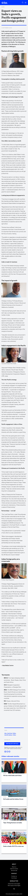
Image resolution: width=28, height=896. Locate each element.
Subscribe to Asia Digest (14, 883)
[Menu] (26, 3)
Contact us (14, 876)
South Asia (9, 733)
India (5, 733)
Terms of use (14, 870)
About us (14, 867)
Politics (14, 733)
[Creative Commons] (14, 751)
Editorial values (14, 868)
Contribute (14, 878)
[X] (14, 889)
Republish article (12, 743)
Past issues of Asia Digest (14, 885)
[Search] (23, 2)
